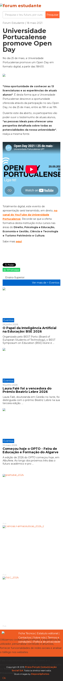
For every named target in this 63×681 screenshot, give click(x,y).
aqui (19, 241)
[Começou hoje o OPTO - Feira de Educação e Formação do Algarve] (31, 425)
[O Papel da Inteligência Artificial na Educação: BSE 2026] (31, 305)
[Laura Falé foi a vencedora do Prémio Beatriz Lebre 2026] (31, 365)
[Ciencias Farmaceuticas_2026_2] (31, 549)
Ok (4, 678)
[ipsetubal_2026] (31, 498)
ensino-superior (14, 277)
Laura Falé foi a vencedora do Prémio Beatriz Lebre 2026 (27, 390)
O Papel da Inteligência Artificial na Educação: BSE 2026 (29, 329)
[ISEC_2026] (31, 600)
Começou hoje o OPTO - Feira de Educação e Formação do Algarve (30, 450)
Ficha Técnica (26, 633)
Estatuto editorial (47, 633)
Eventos (54, 282)
